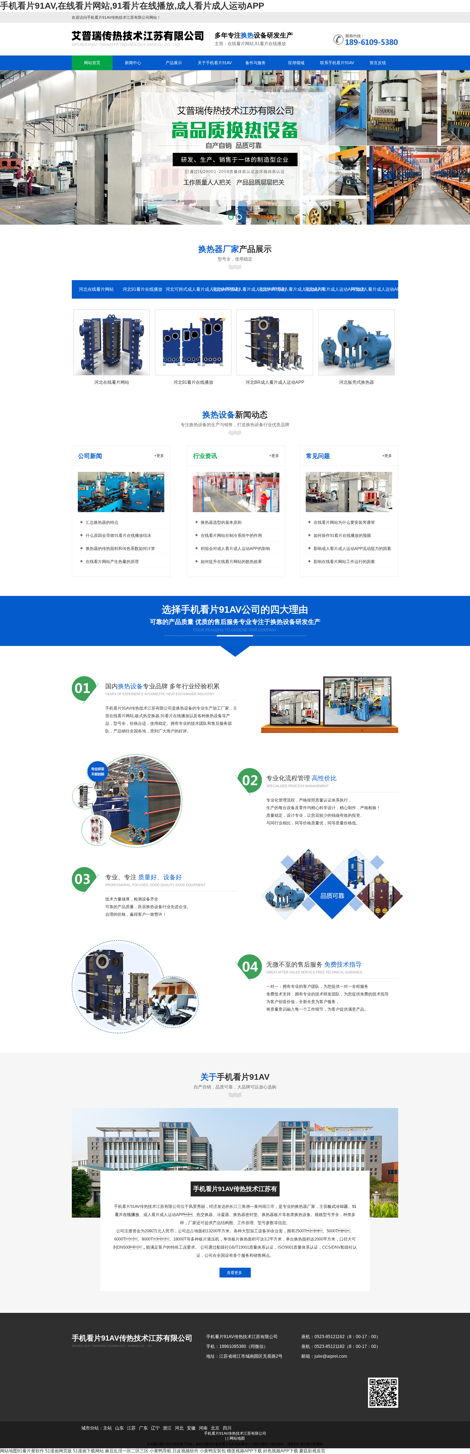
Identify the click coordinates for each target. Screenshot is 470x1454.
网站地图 (237, 1438)
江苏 (131, 1428)
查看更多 (234, 1272)
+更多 (159, 455)
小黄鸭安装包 (213, 1451)
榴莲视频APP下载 (244, 1451)
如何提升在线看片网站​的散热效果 (231, 561)
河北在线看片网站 (96, 289)
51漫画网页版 (58, 1451)
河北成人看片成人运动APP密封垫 (374, 289)
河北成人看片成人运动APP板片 (327, 289)
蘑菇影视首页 (312, 1451)
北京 (215, 1428)
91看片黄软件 (30, 1451)
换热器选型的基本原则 (221, 522)
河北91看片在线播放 (142, 289)
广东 (143, 1428)
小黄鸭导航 (160, 1451)
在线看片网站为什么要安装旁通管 (344, 522)
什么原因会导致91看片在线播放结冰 (118, 535)
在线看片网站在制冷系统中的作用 (231, 535)
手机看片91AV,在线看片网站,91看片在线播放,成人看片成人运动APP (132, 6)
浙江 (167, 1428)
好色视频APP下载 (280, 1451)
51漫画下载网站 (88, 1451)
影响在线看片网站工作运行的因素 (344, 561)
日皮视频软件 (185, 1451)
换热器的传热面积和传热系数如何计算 (120, 548)
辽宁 (155, 1428)
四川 (227, 1428)
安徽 (191, 1428)
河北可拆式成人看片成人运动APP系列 (189, 289)
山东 (119, 1428)
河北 (179, 1428)
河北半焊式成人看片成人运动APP (281, 289)
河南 (203, 1428)
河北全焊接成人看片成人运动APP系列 (235, 289)
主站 (107, 1428)
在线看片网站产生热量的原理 (112, 561)
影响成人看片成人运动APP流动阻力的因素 (352, 548)
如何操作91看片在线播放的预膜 (342, 535)
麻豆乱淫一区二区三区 (127, 1451)
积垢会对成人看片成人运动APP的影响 (235, 548)
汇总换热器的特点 (102, 522)
